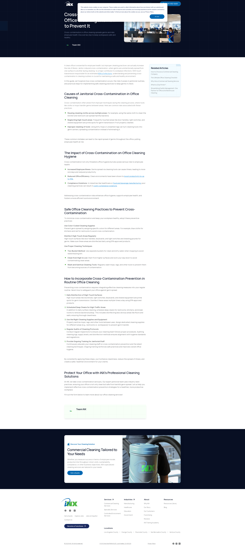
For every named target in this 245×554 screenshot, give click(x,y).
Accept (157, 16)
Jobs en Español (91, 516)
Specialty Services (110, 510)
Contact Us (68, 520)
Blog (165, 507)
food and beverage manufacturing (127, 183)
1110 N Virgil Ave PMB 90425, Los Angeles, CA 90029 (115, 543)
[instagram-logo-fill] (70, 510)
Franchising (148, 515)
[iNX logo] (69, 502)
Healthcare (128, 507)
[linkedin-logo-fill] (75, 510)
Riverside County (141, 532)
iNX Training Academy (151, 523)
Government (128, 515)
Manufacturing (129, 503)
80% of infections (105, 73)
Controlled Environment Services (112, 514)
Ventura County (174, 532)
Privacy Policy (152, 543)
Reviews (147, 519)
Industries (128, 499)
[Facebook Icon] (65, 510)
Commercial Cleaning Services (111, 504)
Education (127, 511)
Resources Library (170, 503)
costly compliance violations (105, 186)
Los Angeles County (111, 532)
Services (107, 499)
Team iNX (76, 45)
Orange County (127, 532)
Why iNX (146, 503)
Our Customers (149, 511)
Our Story (147, 507)
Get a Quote (68, 516)
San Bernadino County (158, 532)
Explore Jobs (79, 516)
